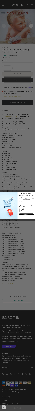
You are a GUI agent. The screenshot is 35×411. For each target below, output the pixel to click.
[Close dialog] (34, 192)
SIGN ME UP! (26, 214)
